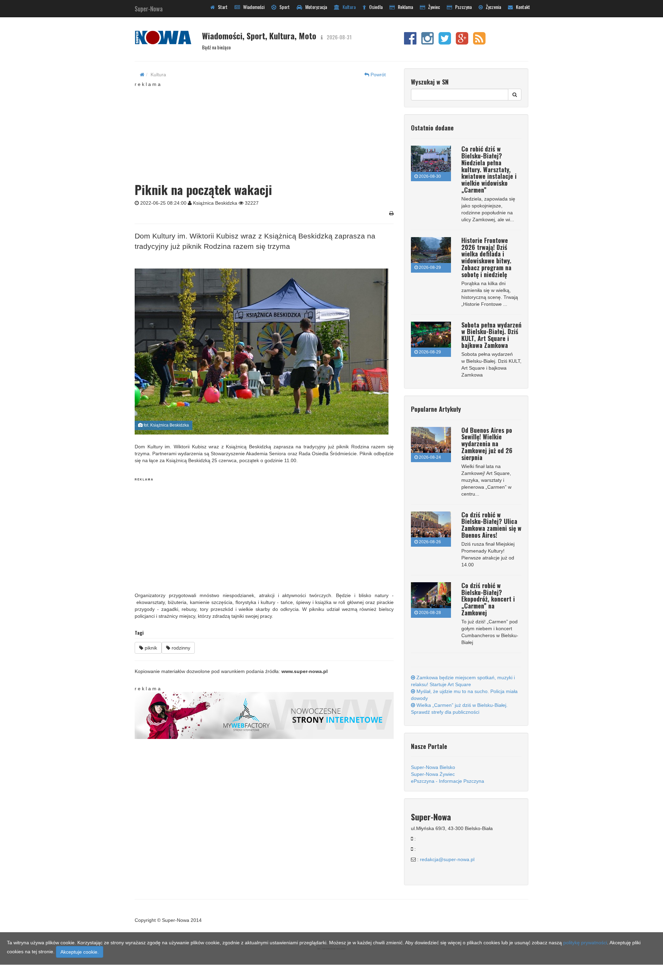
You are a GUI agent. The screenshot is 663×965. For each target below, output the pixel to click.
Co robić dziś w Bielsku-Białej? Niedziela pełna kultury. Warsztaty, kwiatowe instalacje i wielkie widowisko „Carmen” (489, 169)
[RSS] (479, 42)
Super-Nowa (149, 7)
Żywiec (432, 6)
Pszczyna (462, 6)
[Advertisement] (264, 131)
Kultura (347, 6)
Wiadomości (252, 6)
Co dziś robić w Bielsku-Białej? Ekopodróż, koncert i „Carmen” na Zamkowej (488, 599)
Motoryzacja (314, 6)
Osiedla (374, 6)
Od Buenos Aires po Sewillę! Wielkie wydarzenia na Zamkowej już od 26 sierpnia (486, 444)
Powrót (377, 74)
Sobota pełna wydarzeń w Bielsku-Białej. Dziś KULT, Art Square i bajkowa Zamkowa (491, 335)
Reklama (404, 6)
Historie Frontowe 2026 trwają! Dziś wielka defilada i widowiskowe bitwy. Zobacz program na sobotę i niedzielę (486, 257)
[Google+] (462, 42)
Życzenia (492, 6)
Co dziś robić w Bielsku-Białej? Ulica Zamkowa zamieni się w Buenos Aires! (491, 524)
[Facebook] (410, 42)
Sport (283, 6)
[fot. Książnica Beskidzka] (261, 352)
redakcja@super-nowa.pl (447, 859)
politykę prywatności (585, 942)
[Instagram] (427, 42)
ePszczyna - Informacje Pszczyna (447, 781)
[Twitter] (445, 42)
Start (221, 6)
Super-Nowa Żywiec (433, 774)
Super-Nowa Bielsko (433, 767)
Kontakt (521, 6)
